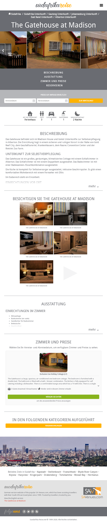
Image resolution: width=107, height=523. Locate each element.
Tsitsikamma (65, 475)
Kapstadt (41, 472)
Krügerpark (36, 475)
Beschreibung (53, 72)
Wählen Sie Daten (53, 397)
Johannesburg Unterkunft (84, 14)
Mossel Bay (79, 475)
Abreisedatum (66, 101)
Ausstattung (53, 76)
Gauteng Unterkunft (58, 14)
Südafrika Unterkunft (35, 14)
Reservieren (54, 85)
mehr (92, 186)
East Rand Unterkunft (42, 17)
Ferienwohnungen (53, 426)
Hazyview (23, 475)
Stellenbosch (54, 472)
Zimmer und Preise (53, 81)
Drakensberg (50, 475)
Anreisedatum (34, 101)
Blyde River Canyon (87, 472)
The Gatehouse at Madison (15, 501)
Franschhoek (69, 472)
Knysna (12, 475)
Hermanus (93, 475)
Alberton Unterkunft (65, 17)
